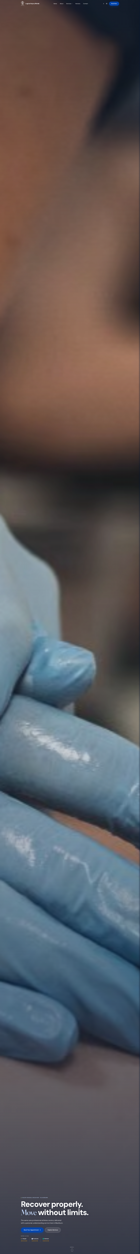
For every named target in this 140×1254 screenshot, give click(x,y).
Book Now (114, 3)
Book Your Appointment (32, 1230)
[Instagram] (106, 3)
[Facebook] (103, 3)
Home (55, 3)
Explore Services (53, 1230)
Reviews (78, 3)
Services (68, 3)
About (61, 3)
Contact (85, 3)
